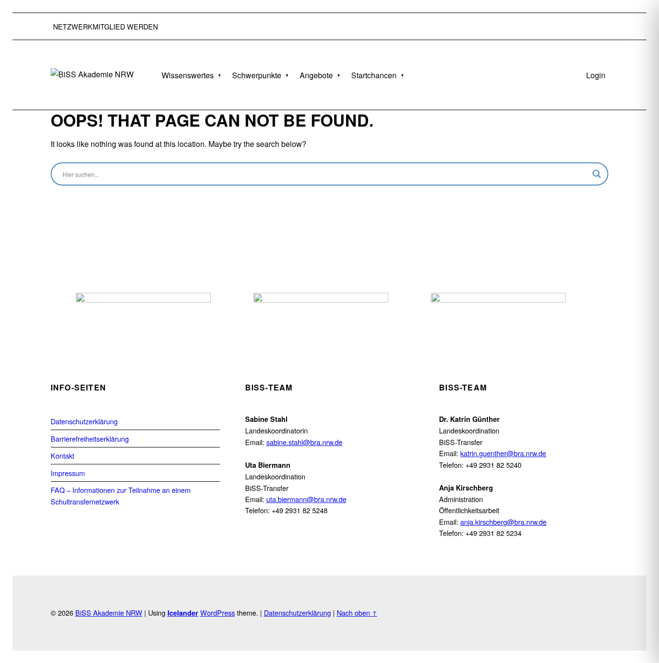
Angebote (316, 75)
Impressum (68, 473)
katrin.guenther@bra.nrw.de (503, 453)
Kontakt (62, 455)
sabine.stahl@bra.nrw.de (304, 442)
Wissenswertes (188, 75)
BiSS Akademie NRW (108, 612)
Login (595, 75)
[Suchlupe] (597, 174)
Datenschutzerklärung (84, 421)
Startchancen (374, 75)
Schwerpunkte (256, 75)
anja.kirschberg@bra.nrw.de (503, 522)
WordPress (217, 612)
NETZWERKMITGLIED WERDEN (105, 26)
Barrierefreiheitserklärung (90, 438)
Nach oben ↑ (357, 612)
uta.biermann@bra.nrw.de (306, 499)
